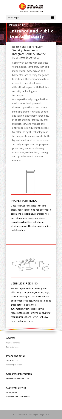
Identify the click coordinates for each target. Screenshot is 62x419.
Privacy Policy (11, 392)
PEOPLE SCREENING (24, 200)
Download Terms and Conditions (18, 397)
